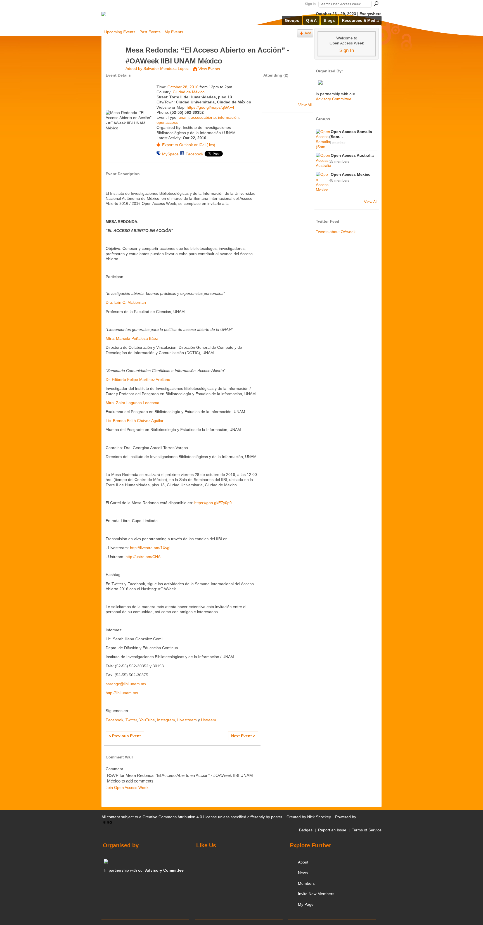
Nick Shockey (319, 817)
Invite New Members (316, 893)
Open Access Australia (352, 155)
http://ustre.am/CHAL (144, 556)
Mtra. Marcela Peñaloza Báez (132, 338)
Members (306, 883)
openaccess (167, 122)
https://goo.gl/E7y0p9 (213, 503)
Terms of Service (367, 830)
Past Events (149, 32)
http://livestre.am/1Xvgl (150, 547)
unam (184, 117)
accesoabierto (203, 117)
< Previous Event (125, 736)
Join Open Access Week (127, 787)
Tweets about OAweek (336, 231)
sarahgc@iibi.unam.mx (126, 684)
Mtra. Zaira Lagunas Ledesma (132, 402)
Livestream (187, 720)
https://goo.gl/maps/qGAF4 (210, 107)
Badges (305, 830)
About (303, 862)
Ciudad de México (189, 92)
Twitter (131, 720)
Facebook (194, 154)
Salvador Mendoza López (166, 68)
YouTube (147, 720)
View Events (209, 69)
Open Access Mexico (351, 174)
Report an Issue (332, 830)
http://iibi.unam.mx (122, 693)
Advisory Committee (333, 99)
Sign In (310, 4)
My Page (306, 904)
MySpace (170, 154)
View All (305, 105)
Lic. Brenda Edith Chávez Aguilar (135, 420)
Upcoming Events (119, 32)
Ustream (208, 720)
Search (376, 3)
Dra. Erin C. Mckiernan (126, 302)
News (303, 873)
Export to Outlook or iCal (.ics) (188, 145)
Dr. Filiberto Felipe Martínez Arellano (138, 379)
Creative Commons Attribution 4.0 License (180, 817)
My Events (174, 32)
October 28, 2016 (182, 87)
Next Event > (243, 736)
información (228, 117)
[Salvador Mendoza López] (113, 60)
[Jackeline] (272, 95)
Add (308, 33)
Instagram (166, 720)
